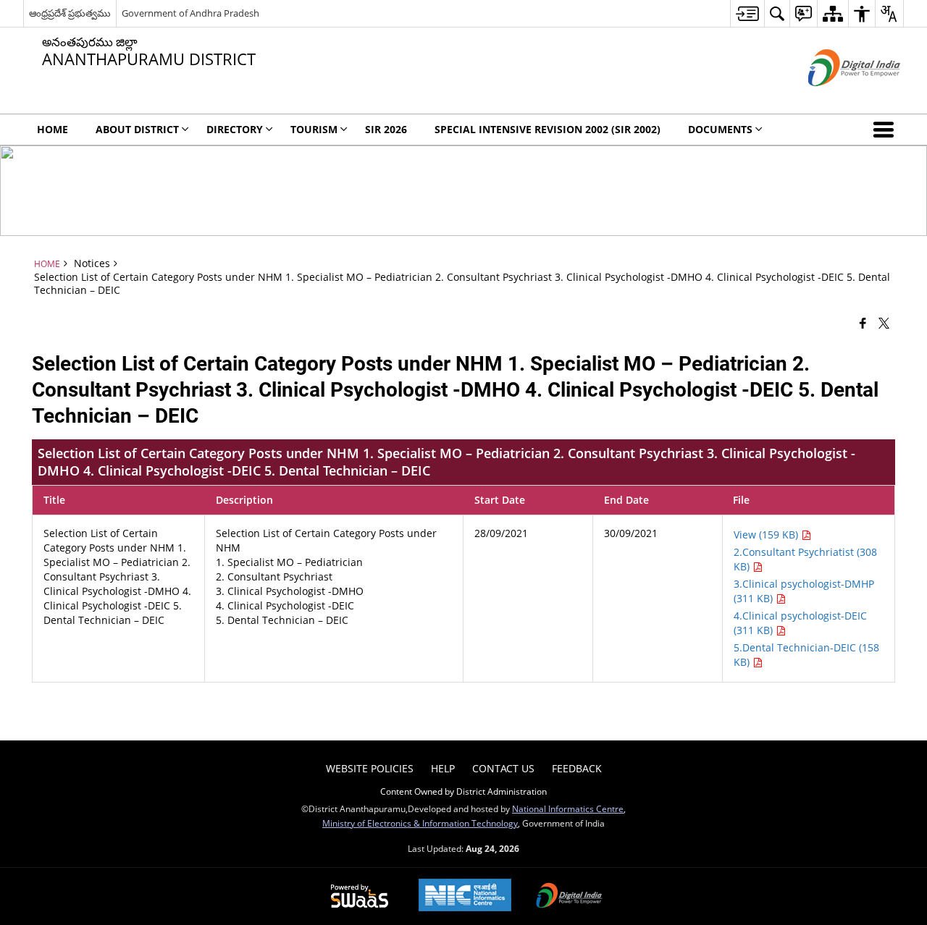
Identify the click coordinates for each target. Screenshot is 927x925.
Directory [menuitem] (234, 129)
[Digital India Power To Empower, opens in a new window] (569, 897)
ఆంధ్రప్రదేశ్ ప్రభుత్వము (70, 13)
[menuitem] (747, 13)
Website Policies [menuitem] (370, 768)
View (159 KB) (767, 534)
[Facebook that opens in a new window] (863, 323)
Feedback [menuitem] (577, 768)
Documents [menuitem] (720, 129)
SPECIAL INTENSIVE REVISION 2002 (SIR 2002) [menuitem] (547, 129)
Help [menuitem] (443, 768)
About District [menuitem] (137, 129)
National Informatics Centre (568, 808)
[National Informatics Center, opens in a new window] (465, 896)
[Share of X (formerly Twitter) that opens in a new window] (884, 323)
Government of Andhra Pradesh (190, 13)
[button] (886, 129)
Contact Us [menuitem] (503, 768)
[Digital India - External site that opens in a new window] (836, 98)
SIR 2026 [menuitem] (386, 129)
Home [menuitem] (52, 129)
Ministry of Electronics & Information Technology (420, 823)
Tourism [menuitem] (313, 129)
